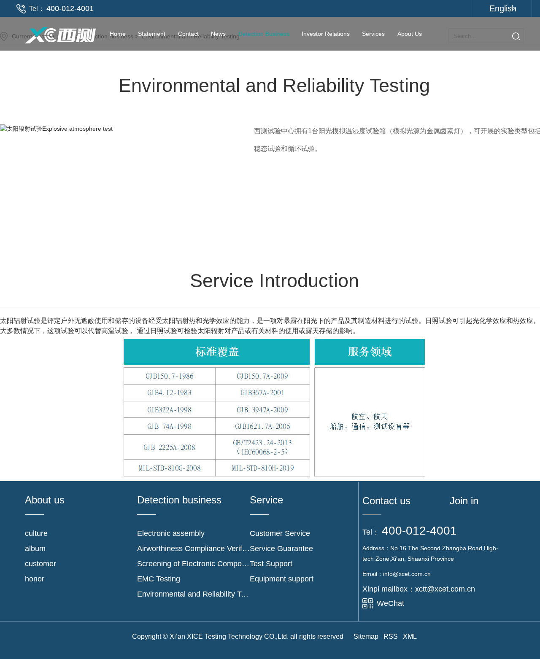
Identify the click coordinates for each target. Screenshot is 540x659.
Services (373, 33)
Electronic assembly (171, 533)
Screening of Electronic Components (193, 563)
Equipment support (281, 579)
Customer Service (280, 533)
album (35, 548)
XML (410, 636)
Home (118, 33)
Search (516, 36)
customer (40, 563)
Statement (151, 33)
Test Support (271, 563)
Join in (464, 500)
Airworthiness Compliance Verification (193, 548)
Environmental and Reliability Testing (193, 594)
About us (409, 33)
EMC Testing (158, 579)
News (218, 33)
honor (34, 579)
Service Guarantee (281, 548)
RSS (390, 636)
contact (188, 33)
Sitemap (366, 636)
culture (36, 533)
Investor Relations (326, 33)
